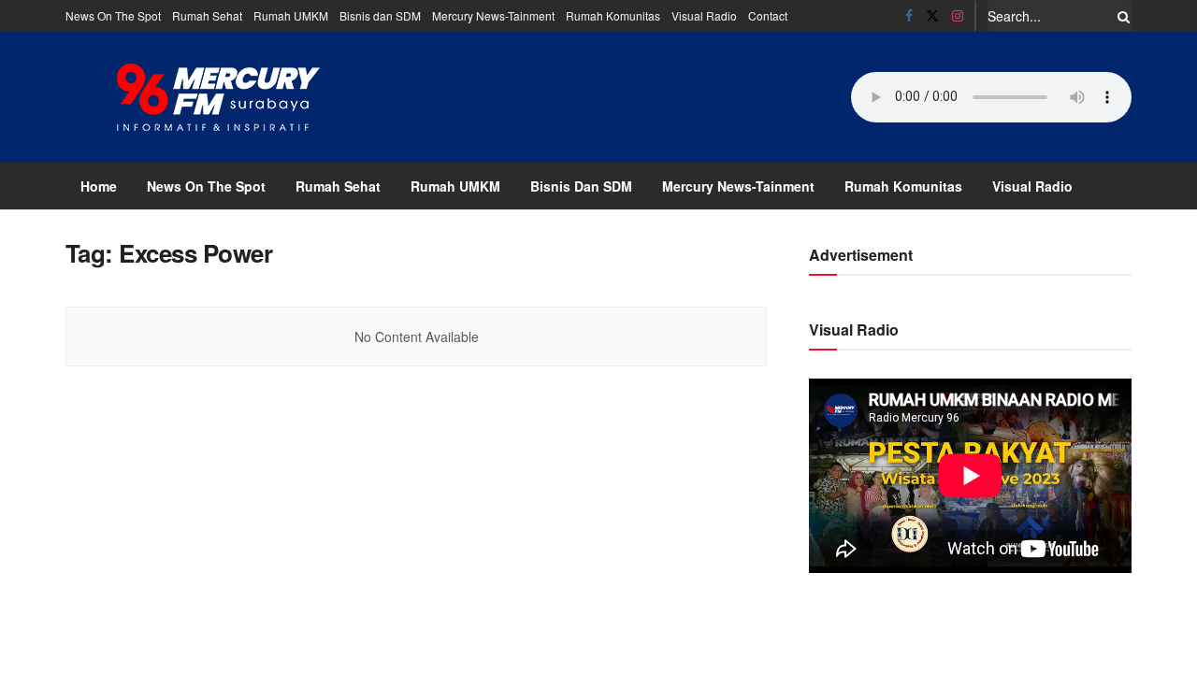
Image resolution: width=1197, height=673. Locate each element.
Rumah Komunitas (613, 15)
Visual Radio (704, 15)
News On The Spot (113, 15)
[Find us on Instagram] (957, 16)
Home (98, 186)
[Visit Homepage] (218, 97)
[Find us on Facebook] (909, 16)
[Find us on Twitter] (932, 16)
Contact (767, 15)
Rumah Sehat (207, 15)
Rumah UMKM (290, 15)
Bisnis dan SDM (380, 15)
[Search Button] (1120, 16)
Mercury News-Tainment (493, 15)
